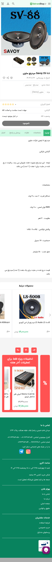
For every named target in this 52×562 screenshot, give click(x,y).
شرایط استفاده (44, 522)
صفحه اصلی (45, 503)
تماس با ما (46, 494)
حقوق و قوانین (44, 508)
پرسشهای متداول (43, 532)
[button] (50, 315)
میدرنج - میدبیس (31, 84)
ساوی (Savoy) (37, 92)
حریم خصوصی (44, 527)
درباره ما (47, 499)
